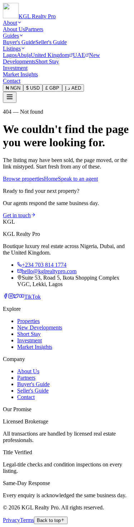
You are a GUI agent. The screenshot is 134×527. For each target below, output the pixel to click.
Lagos (10, 55)
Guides (11, 36)
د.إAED (73, 88)
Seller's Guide (51, 42)
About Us (14, 29)
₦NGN (13, 88)
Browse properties (23, 179)
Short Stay (47, 61)
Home (51, 179)
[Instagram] (11, 297)
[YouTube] (21, 297)
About (10, 23)
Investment (15, 68)
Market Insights (20, 74)
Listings (12, 49)
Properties (28, 321)
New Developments (39, 327)
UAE (79, 55)
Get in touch (17, 215)
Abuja (24, 55)
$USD (33, 88)
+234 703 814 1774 (44, 265)
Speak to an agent (78, 179)
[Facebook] (5, 297)
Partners (34, 29)
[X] (16, 297)
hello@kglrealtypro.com (49, 271)
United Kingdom (50, 55)
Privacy (11, 520)
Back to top (49, 520)
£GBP (52, 88)
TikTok (32, 297)
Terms (27, 520)
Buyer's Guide (19, 42)
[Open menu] (9, 97)
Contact (11, 81)
